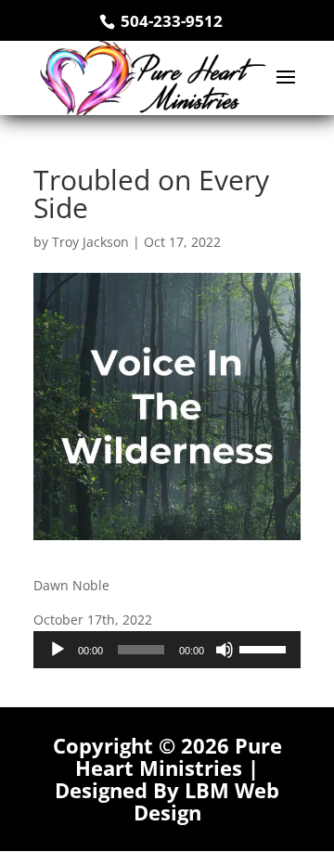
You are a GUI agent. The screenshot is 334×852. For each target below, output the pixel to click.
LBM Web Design (207, 801)
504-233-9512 (170, 21)
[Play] (57, 649)
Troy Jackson (90, 242)
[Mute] (224, 649)
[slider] (265, 648)
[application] (167, 649)
